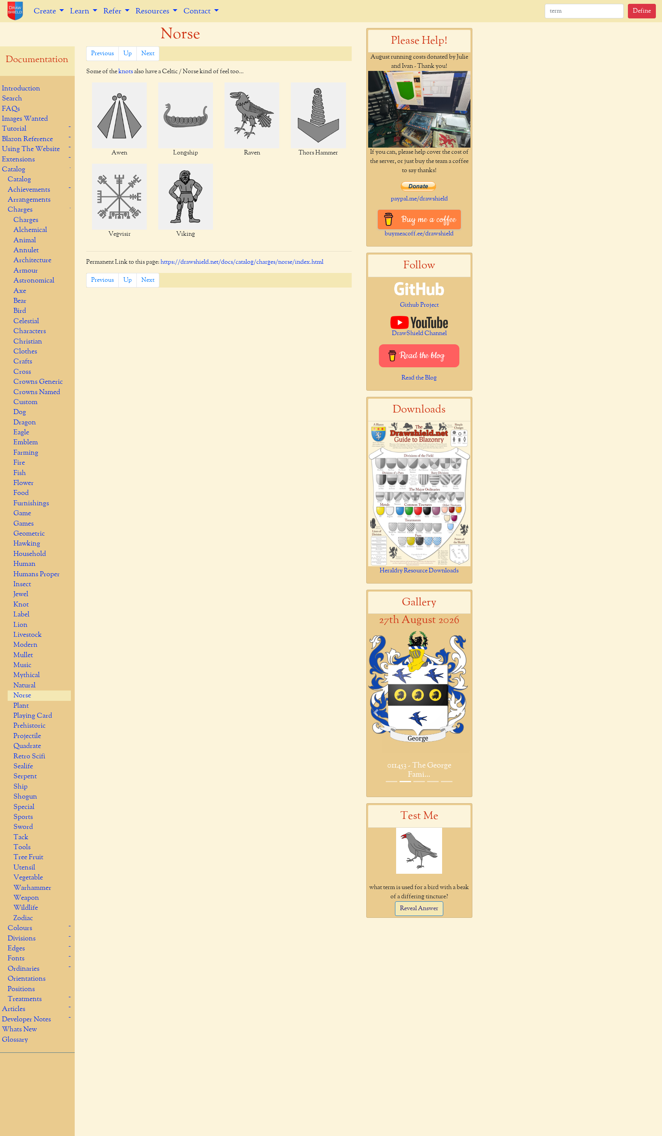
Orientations (27, 978)
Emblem (25, 442)
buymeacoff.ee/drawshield (419, 234)
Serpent (25, 776)
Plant (21, 705)
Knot (21, 604)
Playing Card (32, 715)
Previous (102, 54)
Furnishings (31, 503)
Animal (24, 240)
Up (127, 54)
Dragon (24, 422)
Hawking (26, 543)
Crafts (22, 361)
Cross (22, 371)
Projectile (27, 736)
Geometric (29, 533)
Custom (25, 402)
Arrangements (29, 199)
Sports (23, 817)
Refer (113, 11)
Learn (80, 11)
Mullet (23, 655)
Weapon (26, 897)
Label (21, 614)
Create (45, 11)
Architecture (32, 260)
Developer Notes (26, 1019)
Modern (25, 644)
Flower (23, 483)
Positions (21, 989)
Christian (27, 341)
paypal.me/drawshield (419, 199)
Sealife (23, 766)
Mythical (26, 675)
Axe (19, 291)
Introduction (21, 88)
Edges (16, 948)
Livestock (27, 634)
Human (24, 564)
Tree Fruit (28, 857)
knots (125, 72)
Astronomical (33, 280)
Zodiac (23, 918)
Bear (19, 301)
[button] (375, 712)
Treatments (25, 999)
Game (22, 513)
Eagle (21, 432)
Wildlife (25, 907)
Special (23, 807)
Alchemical (30, 230)
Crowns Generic (38, 381)
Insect (22, 584)
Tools (22, 847)
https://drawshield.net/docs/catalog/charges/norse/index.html (242, 262)
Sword (23, 827)
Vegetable (28, 877)
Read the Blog (419, 378)
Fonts (16, 958)
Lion (20, 624)
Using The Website (31, 149)
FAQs (11, 108)
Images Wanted (25, 118)
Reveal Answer (419, 909)
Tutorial (14, 128)
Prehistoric (29, 725)
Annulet (26, 250)
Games (23, 523)
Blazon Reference (27, 139)
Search (12, 98)
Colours (20, 928)
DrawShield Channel (419, 333)
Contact (198, 11)
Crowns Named (36, 392)
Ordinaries (23, 968)
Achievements (29, 189)
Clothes (25, 351)
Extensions (18, 159)
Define (642, 11)
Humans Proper (36, 574)
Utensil (24, 867)
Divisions (22, 938)
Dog (19, 412)
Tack (20, 837)
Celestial (26, 321)
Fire (19, 462)
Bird (19, 310)
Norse (22, 695)
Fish (19, 473)
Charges (20, 209)
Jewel (20, 594)
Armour (25, 270)
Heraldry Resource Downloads (419, 571)
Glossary (15, 1039)
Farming (25, 452)
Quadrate (27, 746)
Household (29, 554)
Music (22, 665)
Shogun (25, 796)
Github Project (419, 305)
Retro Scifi (29, 756)
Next (147, 54)
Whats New (19, 1029)
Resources (153, 11)
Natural (24, 685)
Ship (20, 786)
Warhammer (32, 887)
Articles (13, 1009)
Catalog (13, 169)
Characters (29, 331)
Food (21, 493)
